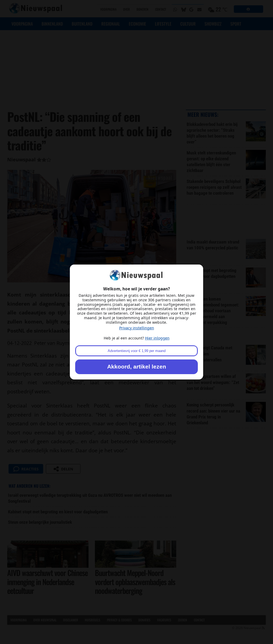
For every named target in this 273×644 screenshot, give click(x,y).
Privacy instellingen (136, 327)
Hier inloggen (157, 338)
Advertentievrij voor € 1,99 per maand (137, 351)
